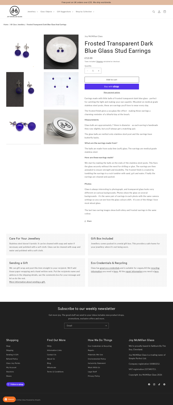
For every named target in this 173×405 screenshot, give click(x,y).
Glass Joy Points (13, 363)
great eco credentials (110, 268)
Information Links (54, 350)
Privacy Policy (94, 376)
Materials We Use (95, 355)
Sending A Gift (12, 355)
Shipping (99, 61)
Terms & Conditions (55, 372)
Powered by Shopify (33, 400)
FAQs (49, 346)
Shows (9, 376)
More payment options (112, 92)
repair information (134, 271)
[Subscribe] (106, 326)
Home (6, 25)
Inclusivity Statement (97, 363)
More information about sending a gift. (27, 282)
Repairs (91, 350)
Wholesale (51, 367)
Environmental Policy (97, 359)
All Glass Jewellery (17, 25)
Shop (8, 346)
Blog (49, 363)
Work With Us (94, 367)
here (116, 271)
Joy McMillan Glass (19, 400)
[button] (32, 11)
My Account (11, 367)
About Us (51, 359)
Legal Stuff (92, 372)
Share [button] (89, 221)
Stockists (10, 372)
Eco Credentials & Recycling (100, 346)
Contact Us (51, 355)
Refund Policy (12, 359)
